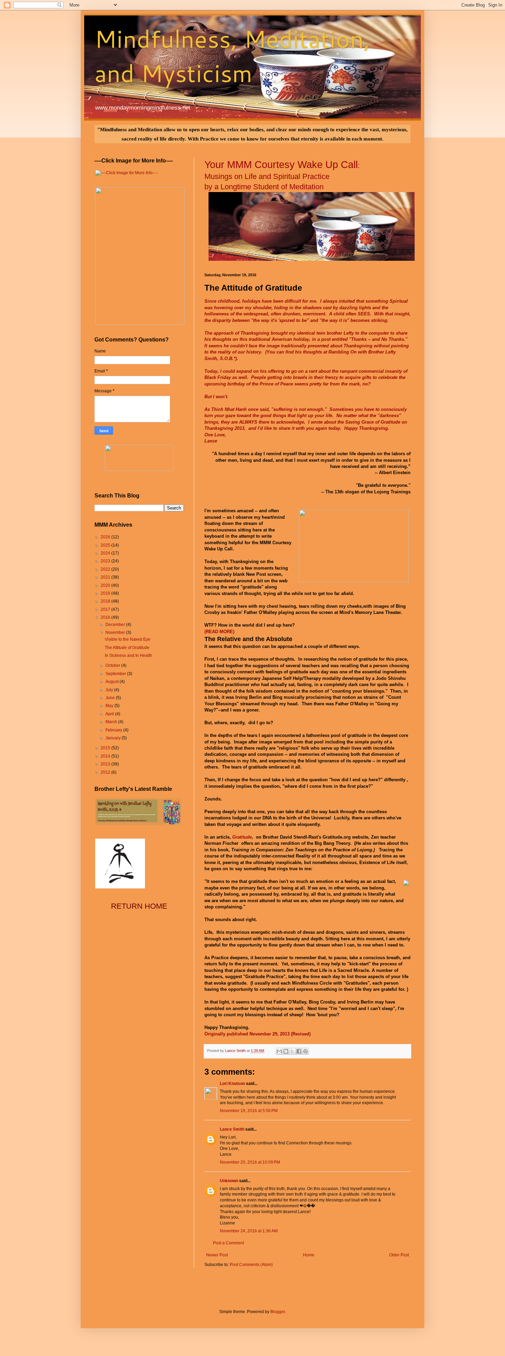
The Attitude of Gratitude (127, 647)
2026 (106, 537)
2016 (106, 617)
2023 (106, 561)
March (111, 721)
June (110, 697)
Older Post (399, 1255)
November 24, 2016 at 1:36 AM (249, 1231)
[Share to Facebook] (298, 1051)
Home (308, 1255)
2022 (106, 569)
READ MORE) (220, 631)
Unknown (229, 1180)
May (109, 705)
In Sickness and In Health (128, 655)
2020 (106, 585)
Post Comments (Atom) (251, 1264)
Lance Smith (232, 1129)
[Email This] (279, 1051)
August (112, 681)
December (115, 624)
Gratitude (242, 837)
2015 (106, 748)
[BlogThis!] (285, 1051)
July (109, 689)
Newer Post (217, 1255)
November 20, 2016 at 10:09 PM (250, 1162)
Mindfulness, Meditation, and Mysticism (232, 55)
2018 (106, 601)
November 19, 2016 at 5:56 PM (249, 1110)
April (110, 713)
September (116, 673)
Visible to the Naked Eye (127, 639)
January (113, 738)
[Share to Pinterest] (305, 1051)
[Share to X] (292, 1051)
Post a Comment (228, 1243)
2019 (106, 593)
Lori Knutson (232, 1083)
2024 (106, 553)
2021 (106, 577)
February (114, 730)
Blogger (277, 1311)
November (115, 632)
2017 (106, 609)
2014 (106, 756)
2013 (106, 764)
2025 (106, 545)
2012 (106, 772)
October (113, 665)
